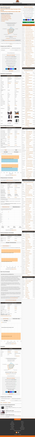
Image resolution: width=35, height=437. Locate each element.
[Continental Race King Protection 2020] (17, 121)
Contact (22, 425)
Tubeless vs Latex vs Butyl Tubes (29, 61)
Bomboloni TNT (27, 292)
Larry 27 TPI (26, 290)
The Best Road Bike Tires (28, 26)
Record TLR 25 (27, 191)
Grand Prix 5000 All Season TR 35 (29, 158)
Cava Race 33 (27, 150)
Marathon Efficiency (28, 243)
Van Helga (26, 287)
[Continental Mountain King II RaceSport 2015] (10, 114)
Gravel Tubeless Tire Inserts (28, 32)
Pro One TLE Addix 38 (28, 145)
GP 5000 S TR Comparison (28, 43)
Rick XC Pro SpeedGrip (28, 100)
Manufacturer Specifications (6, 14)
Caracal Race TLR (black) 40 (29, 151)
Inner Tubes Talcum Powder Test (29, 31)
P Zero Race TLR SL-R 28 (28, 198)
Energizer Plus (27, 255)
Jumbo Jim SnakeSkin (28, 281)
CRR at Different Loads (28, 40)
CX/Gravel (12, 425)
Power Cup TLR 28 (27, 222)
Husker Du (26, 289)
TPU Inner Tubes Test (28, 28)
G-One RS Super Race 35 (29, 163)
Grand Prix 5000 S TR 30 (28, 216)
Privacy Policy (22, 429)
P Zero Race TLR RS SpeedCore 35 (28, 142)
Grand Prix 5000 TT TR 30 (28, 201)
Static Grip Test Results (5, 19)
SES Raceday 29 (27, 204)
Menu (33, 4)
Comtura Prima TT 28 (28, 207)
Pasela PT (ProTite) (27, 250)
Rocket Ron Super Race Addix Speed (29, 118)
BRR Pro (22, 421)
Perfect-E (26, 273)
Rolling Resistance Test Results (6, 17)
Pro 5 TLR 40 (27, 148)
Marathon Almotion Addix (28, 246)
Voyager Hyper (27, 240)
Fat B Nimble (27, 295)
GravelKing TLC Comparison (29, 52)
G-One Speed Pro (27, 73)
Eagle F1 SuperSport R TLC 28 (29, 220)
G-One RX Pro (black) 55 (28, 103)
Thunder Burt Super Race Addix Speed (28, 81)
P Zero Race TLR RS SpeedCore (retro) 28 (28, 214)
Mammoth (26, 293)
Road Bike (12, 422)
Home (1, 4)
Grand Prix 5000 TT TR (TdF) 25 (28, 196)
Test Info (22, 422)
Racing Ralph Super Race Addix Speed (28, 124)
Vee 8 (26, 284)
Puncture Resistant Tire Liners (29, 34)
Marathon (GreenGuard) (28, 253)
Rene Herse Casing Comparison (29, 46)
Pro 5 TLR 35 (27, 144)
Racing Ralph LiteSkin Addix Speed (29, 111)
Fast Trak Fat (27, 283)
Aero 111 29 (26, 223)
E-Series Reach (27, 258)
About (22, 424)
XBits (17, 434)
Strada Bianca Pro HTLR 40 (29, 147)
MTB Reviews (5, 402)
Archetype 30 (27, 192)
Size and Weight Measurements (6, 16)
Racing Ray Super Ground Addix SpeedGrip (28, 109)
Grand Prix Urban (27, 236)
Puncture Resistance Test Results (6, 18)
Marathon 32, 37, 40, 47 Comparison (29, 63)
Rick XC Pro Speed (27, 93)
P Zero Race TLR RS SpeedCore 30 (27, 210)
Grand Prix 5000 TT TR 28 (28, 194)
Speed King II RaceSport (28, 97)
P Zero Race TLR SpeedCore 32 (29, 167)
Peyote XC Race (27, 120)
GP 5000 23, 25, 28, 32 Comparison (29, 58)
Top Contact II (27, 261)
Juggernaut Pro (27, 296)
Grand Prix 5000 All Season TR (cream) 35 (29, 154)
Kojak (26, 267)
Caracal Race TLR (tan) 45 (29, 160)
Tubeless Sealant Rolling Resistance (30, 60)
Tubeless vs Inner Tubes (28, 64)
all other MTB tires (14, 36)
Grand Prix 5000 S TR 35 (29, 131)
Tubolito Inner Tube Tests (28, 55)
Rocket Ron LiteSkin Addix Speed (28, 84)
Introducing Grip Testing (28, 49)
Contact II (26, 264)
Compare (9, 402)
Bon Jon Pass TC (27, 234)
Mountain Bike (12, 424)
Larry (26, 286)
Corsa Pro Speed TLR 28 (28, 185)
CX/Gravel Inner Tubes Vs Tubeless (29, 37)
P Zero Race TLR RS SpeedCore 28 (27, 226)
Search (30, 4)
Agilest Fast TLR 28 (27, 219)
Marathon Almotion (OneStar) (27, 238)
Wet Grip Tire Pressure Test (28, 29)
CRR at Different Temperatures (29, 35)
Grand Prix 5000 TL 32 (29, 176)
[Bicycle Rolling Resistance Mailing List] (18, 433)
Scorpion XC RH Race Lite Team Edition (28, 79)
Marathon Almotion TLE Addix (28, 249)
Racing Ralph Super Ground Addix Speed (28, 95)
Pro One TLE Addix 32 (28, 173)
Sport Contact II (27, 252)
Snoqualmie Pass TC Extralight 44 (28, 138)
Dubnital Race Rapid (28, 106)
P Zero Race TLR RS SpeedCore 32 (28, 135)
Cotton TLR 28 (27, 206)
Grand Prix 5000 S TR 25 (28, 217)
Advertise (22, 426)
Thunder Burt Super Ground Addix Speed (29, 76)
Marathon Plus (27, 270)
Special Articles (12, 429)
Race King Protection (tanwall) (28, 114)
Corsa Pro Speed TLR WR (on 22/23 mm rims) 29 (29, 189)
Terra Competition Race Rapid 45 (29, 170)
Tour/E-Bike (12, 426)
